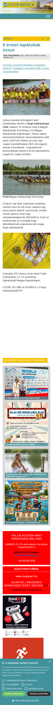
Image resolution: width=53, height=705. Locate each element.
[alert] (26, 682)
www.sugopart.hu (26, 576)
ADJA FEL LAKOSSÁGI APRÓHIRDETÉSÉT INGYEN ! (26, 584)
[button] (26, 700)
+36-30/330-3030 (26, 560)
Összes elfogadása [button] (14, 694)
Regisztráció (35, 590)
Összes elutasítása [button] (39, 694)
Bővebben (17, 675)
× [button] (50, 662)
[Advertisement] (26, 27)
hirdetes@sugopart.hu (26, 555)
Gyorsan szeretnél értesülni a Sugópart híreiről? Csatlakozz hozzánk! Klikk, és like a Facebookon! (26, 68)
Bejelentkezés (19, 590)
